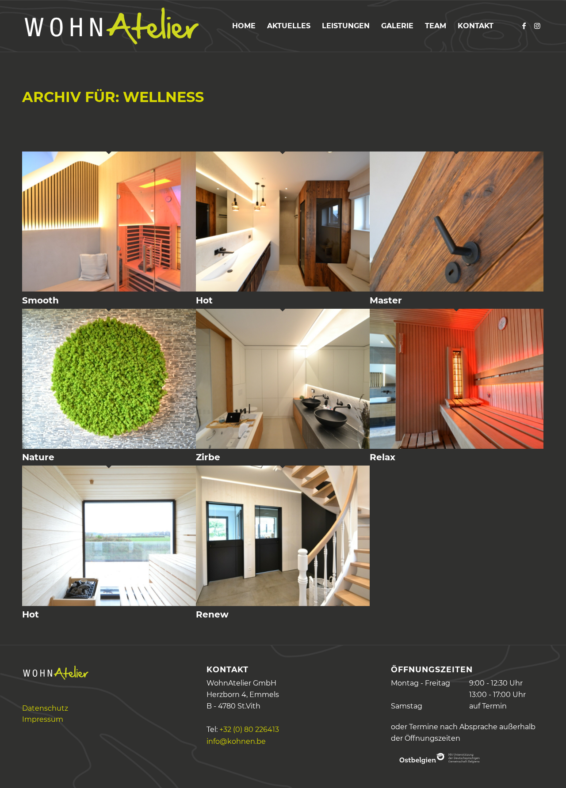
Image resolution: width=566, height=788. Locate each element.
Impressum (42, 719)
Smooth (40, 300)
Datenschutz (45, 708)
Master (386, 300)
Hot (204, 300)
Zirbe (208, 457)
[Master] (456, 289)
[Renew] (283, 603)
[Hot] (283, 289)
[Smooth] (109, 289)
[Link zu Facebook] (524, 25)
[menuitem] (243, 26)
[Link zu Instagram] (537, 25)
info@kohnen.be (236, 741)
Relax (382, 457)
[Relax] (456, 446)
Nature (38, 457)
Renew (212, 614)
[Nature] (109, 446)
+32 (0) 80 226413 (249, 729)
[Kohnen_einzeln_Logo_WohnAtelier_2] (110, 26)
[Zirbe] (283, 446)
